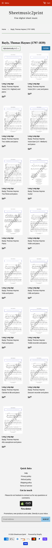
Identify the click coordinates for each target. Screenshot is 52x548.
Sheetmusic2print (20, 534)
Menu (7, 3)
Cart (48, 3)
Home (4, 29)
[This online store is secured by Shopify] (26, 506)
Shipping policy (26, 483)
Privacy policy (26, 476)
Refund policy (26, 479)
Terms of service (26, 486)
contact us (28, 495)
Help (26, 473)
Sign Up (46, 519)
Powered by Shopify (35, 534)
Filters (46, 48)
